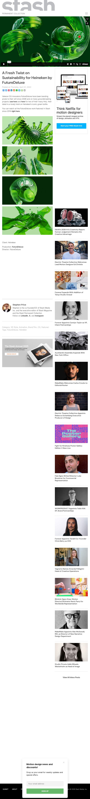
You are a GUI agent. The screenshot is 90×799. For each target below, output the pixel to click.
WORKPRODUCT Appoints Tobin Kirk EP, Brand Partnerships (70, 509)
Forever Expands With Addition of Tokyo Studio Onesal (69, 293)
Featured (45, 327)
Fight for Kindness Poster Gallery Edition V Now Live (68, 447)
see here (13, 101)
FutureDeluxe (17, 247)
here (23, 101)
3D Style (14, 327)
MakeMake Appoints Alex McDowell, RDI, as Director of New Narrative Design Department (70, 634)
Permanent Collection (13, 13)
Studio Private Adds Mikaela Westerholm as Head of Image (67, 665)
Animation (23, 327)
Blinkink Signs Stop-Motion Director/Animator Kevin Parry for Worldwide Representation (69, 601)
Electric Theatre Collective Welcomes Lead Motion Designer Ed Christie (70, 263)
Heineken (23, 330)
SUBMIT (5, 789)
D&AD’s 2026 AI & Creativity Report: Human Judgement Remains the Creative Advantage (70, 231)
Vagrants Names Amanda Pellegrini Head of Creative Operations (69, 570)
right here (16, 111)
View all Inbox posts (71, 677)
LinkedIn (24, 316)
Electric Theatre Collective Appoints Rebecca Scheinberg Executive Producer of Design (70, 415)
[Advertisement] (27, 279)
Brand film (32, 327)
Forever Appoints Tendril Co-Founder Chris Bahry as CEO (70, 540)
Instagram (39, 316)
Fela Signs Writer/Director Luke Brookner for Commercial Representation (68, 478)
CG (39, 327)
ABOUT (14, 789)
